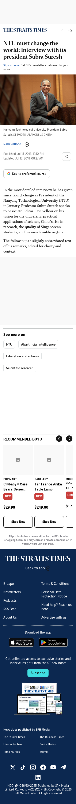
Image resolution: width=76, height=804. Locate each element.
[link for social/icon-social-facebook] (43, 767)
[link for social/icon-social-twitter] (12, 767)
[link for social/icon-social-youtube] (53, 767)
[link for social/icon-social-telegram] (63, 767)
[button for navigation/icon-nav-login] (61, 30)
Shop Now (18, 521)
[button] (61, 30)
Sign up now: (11, 65)
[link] (25, 30)
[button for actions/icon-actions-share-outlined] (66, 156)
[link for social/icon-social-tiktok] (22, 767)
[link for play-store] (53, 642)
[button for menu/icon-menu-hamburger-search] (70, 30)
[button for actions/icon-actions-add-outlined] (26, 144)
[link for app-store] (22, 642)
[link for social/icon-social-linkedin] (38, 777)
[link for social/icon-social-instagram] (33, 767)
